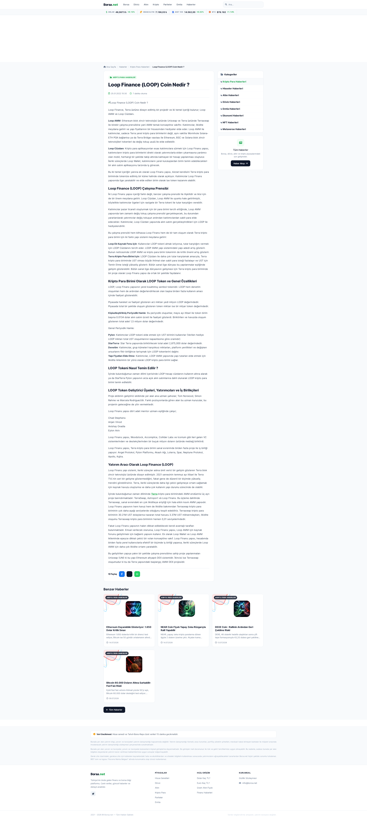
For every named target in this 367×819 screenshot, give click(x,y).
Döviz (136, 4)
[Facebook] (122, 574)
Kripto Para (160, 792)
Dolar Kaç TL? (203, 778)
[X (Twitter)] (129, 574)
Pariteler (167, 4)
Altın (146, 4)
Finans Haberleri (204, 792)
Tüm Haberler (115, 709)
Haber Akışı (239, 163)
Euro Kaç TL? (203, 783)
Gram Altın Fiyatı (205, 788)
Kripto (156, 4)
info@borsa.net (249, 783)
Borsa (111, 4)
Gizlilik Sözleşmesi (248, 778)
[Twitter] (93, 793)
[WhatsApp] (137, 574)
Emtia (179, 4)
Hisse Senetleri (162, 778)
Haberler (191, 4)
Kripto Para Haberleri (139, 67)
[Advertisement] (183, 38)
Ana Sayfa (111, 67)
